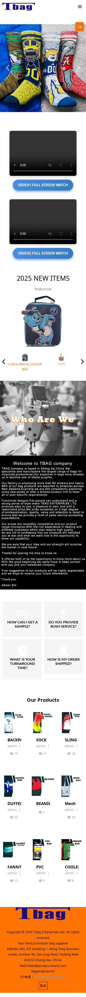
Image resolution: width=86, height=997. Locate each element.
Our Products (43, 699)
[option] (43, 322)
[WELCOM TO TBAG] (18, 6)
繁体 (43, 985)
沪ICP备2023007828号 (50, 977)
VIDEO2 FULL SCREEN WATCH (43, 253)
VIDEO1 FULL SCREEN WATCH (43, 184)
